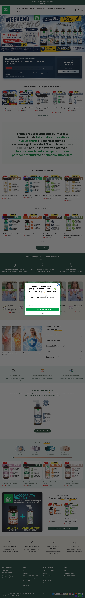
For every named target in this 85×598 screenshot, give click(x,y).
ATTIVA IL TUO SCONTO (42, 309)
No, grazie (42, 313)
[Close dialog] (58, 285)
